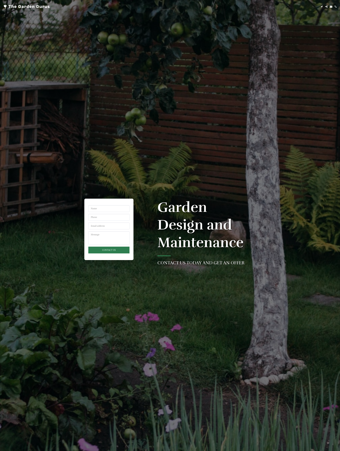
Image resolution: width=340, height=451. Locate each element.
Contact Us (109, 250)
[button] (322, 6)
